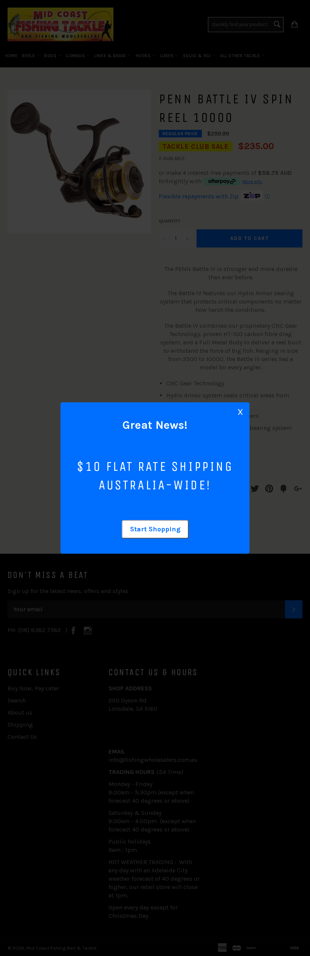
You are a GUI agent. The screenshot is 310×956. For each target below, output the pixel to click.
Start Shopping (155, 529)
